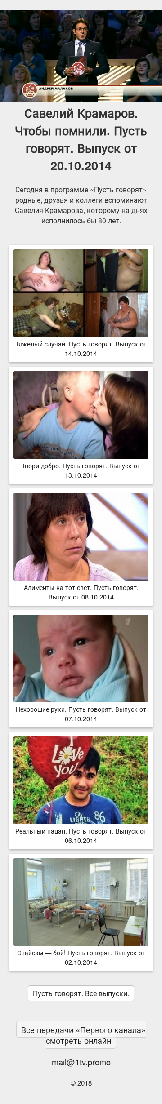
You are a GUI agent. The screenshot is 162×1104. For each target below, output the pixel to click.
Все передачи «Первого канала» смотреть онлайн (83, 1035)
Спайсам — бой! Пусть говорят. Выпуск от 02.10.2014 (81, 957)
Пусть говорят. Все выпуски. (81, 993)
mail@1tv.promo (81, 1062)
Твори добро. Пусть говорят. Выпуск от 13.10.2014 (81, 470)
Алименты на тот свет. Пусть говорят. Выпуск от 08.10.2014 (81, 591)
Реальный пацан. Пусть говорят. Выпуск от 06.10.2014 (81, 835)
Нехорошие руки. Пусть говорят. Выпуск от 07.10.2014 (81, 713)
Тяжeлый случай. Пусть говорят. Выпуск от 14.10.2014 (81, 348)
